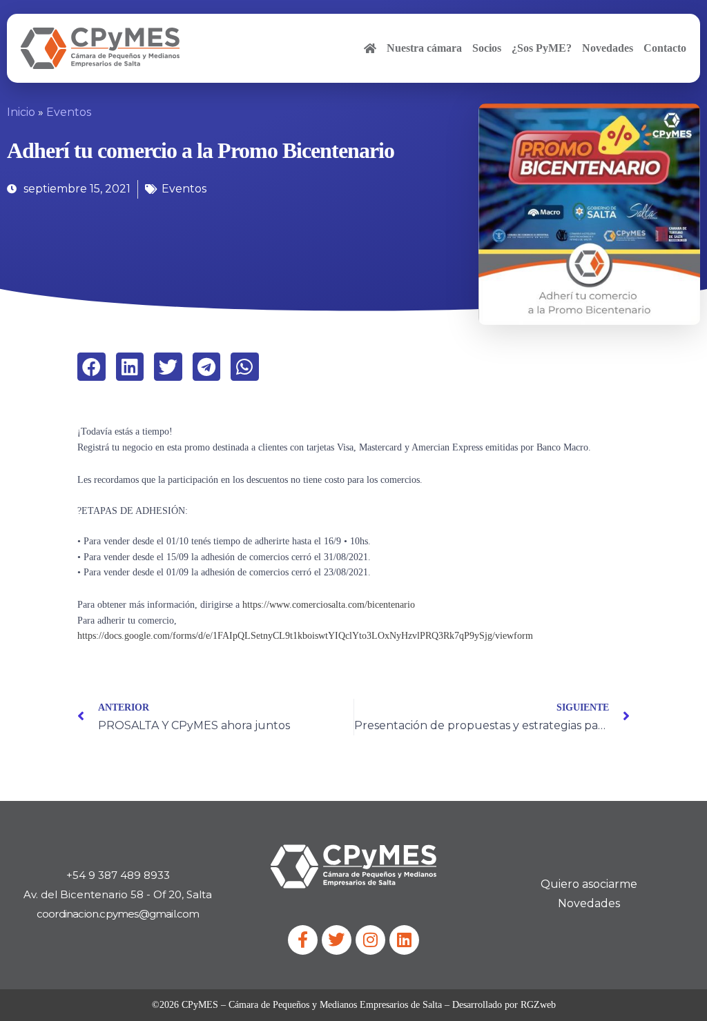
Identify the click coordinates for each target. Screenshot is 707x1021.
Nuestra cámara (424, 48)
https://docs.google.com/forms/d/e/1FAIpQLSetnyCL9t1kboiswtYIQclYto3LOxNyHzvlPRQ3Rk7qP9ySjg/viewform (305, 636)
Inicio (21, 112)
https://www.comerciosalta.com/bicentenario (328, 604)
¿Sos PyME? (542, 48)
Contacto (664, 48)
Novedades (607, 48)
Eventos (68, 112)
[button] (91, 367)
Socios (486, 48)
